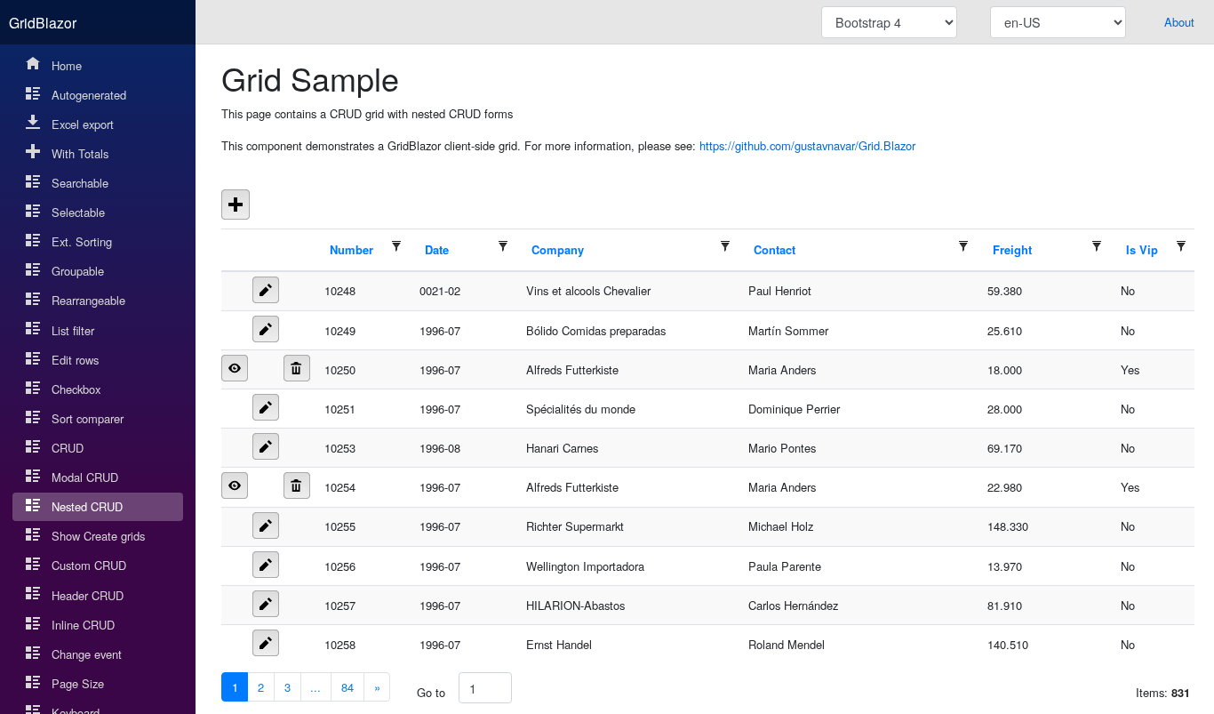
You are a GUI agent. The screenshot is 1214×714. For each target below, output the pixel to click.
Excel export (83, 124)
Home (67, 65)
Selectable (78, 212)
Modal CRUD (85, 477)
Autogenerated (89, 94)
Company (557, 249)
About (1179, 21)
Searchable (80, 182)
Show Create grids (98, 535)
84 (347, 686)
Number (351, 249)
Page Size (78, 683)
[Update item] (265, 290)
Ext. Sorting (82, 241)
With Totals (80, 153)
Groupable (78, 270)
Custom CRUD (89, 565)
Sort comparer (88, 418)
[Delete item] (297, 368)
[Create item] (235, 204)
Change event (87, 654)
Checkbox (76, 389)
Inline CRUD (83, 624)
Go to (431, 692)
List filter (73, 330)
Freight (1012, 249)
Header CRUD (88, 595)
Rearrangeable (88, 300)
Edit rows (75, 359)
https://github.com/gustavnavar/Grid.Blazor (807, 145)
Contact (774, 249)
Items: (1163, 692)
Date (437, 249)
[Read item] (234, 368)
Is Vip (1142, 249)
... (315, 686)
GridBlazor (42, 22)
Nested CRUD (87, 506)
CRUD (68, 447)
